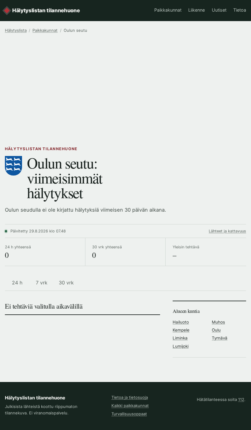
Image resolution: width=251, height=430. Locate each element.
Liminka (180, 337)
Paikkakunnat (168, 10)
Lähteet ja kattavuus (227, 231)
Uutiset (219, 10)
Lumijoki (181, 346)
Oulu (216, 330)
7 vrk (41, 283)
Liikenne (196, 10)
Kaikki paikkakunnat (130, 405)
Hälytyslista (16, 30)
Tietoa (239, 10)
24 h (17, 283)
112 (241, 399)
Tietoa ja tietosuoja (129, 397)
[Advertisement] (125, 87)
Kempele (181, 330)
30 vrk (66, 283)
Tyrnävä (219, 337)
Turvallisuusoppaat (129, 413)
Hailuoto (181, 322)
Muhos (218, 322)
